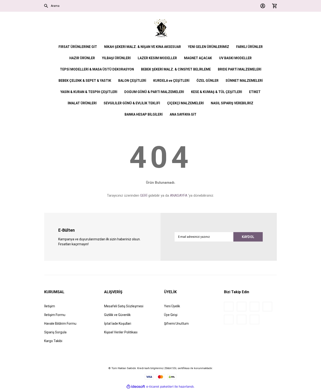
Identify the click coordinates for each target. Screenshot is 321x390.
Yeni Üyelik (172, 306)
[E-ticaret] (160, 386)
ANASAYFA (178, 195)
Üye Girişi (170, 315)
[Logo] (160, 28)
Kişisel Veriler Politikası (120, 332)
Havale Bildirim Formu (60, 323)
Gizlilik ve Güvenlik (117, 315)
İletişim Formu (54, 315)
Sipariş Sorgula (55, 332)
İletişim (49, 306)
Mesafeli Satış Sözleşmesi (123, 306)
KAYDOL (248, 237)
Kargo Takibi (53, 341)
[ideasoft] (135, 386)
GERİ (143, 195)
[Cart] (273, 6)
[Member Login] (261, 6)
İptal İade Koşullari (117, 323)
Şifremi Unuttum (176, 323)
